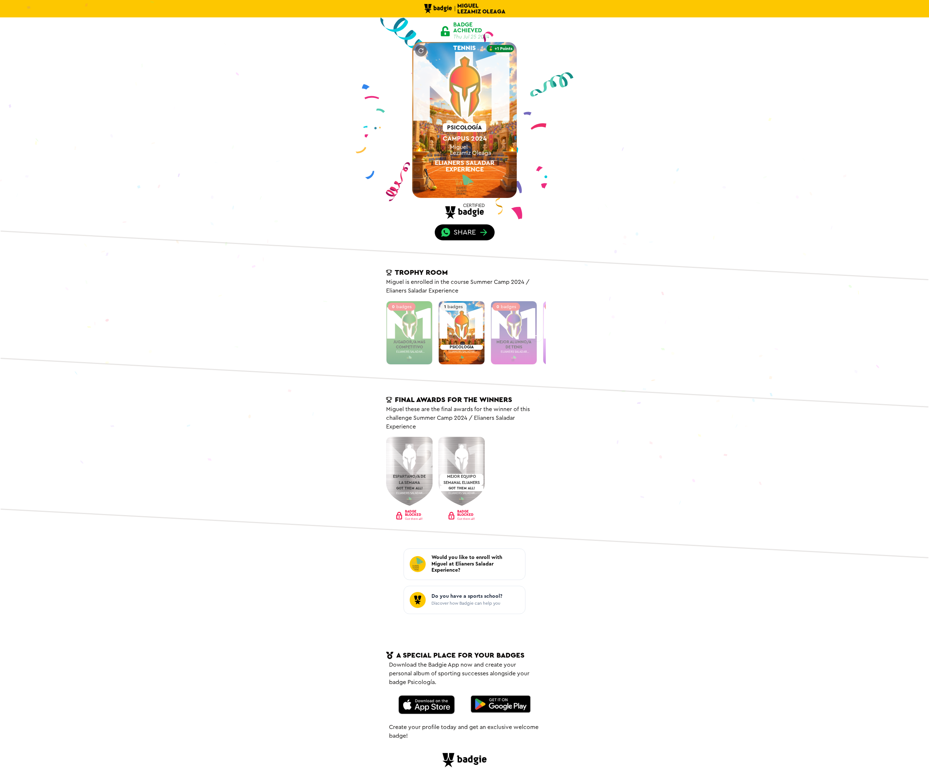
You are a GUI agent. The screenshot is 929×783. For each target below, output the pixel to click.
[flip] (421, 51)
